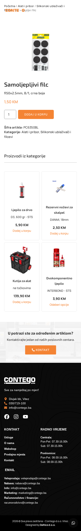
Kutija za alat (22, 281)
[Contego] (15, 11)
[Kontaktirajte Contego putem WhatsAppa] (73, 523)
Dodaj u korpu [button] (22, 230)
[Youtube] (25, 416)
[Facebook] (6, 416)
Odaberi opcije (59, 304)
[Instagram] (16, 416)
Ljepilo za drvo (21, 210)
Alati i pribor (30, 132)
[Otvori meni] (70, 11)
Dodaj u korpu (36, 114)
